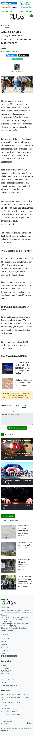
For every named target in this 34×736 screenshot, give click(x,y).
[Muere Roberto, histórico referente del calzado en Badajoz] (8, 566)
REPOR (3, 677)
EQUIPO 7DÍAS (8, 458)
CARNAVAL (5, 674)
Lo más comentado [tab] (10, 520)
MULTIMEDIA (6, 671)
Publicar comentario (18, 428)
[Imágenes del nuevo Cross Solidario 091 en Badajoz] (17, 470)
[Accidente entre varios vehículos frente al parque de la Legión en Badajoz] (7, 368)
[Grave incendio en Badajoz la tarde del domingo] (8, 549)
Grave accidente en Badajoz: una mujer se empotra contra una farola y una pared (25, 581)
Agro (3, 653)
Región (5, 25)
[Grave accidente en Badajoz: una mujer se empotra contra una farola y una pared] (8, 582)
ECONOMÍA (5, 668)
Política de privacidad (10, 714)
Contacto (5, 705)
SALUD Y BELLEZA (7, 680)
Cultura (4, 650)
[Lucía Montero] (17, 67)
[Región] (17, 4)
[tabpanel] (17, 558)
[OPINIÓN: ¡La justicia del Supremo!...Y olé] (17, 495)
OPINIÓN (4, 682)
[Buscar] (31, 15)
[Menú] (3, 16)
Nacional (5, 644)
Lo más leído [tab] (8, 516)
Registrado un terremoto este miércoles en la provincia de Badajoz (24, 530)
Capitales (5, 639)
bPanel (10, 721)
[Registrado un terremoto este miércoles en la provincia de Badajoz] (8, 532)
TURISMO (4, 665)
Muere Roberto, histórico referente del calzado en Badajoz (24, 564)
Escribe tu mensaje (8, 411)
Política (4, 647)
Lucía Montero (17, 71)
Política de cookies (9, 711)
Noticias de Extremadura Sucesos (15, 695)
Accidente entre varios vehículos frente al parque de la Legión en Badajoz (22, 367)
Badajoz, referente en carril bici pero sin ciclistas (23, 383)
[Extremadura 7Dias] (17, 17)
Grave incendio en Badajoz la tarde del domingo (25, 545)
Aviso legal (6, 708)
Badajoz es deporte (9, 656)
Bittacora (9, 724)
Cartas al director (9, 685)
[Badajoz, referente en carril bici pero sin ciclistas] (7, 383)
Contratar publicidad (10, 703)
